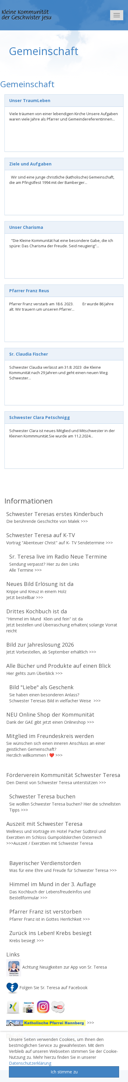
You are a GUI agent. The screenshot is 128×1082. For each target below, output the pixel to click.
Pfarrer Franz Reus (29, 290)
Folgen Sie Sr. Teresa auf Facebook (53, 987)
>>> (84, 521)
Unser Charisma (26, 227)
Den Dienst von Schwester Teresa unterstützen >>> (56, 782)
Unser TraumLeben (29, 100)
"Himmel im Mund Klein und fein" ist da (45, 619)
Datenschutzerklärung (30, 1063)
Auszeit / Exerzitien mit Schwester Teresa (53, 843)
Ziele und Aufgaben (30, 164)
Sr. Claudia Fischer (28, 354)
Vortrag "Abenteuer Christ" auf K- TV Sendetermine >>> (59, 542)
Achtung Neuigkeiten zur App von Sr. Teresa (64, 967)
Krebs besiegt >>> (26, 940)
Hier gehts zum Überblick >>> (34, 673)
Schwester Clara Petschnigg (39, 417)
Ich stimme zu (64, 1072)
